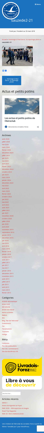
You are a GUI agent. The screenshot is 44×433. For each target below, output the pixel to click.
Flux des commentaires (10, 349)
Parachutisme (7, 329)
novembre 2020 (7, 216)
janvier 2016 (6, 271)
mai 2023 (5, 186)
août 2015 (5, 279)
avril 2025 (5, 164)
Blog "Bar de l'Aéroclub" (10, 321)
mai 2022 (5, 202)
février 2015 (6, 293)
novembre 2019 (7, 229)
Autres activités (7, 312)
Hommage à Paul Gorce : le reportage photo (24, 39)
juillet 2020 (6, 221)
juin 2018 (5, 240)
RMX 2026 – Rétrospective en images (15, 408)
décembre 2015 (7, 273)
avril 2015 (5, 287)
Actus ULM (6, 304)
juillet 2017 (6, 262)
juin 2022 (5, 199)
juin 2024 (5, 175)
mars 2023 (6, 191)
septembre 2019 (8, 232)
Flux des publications (9, 346)
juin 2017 (5, 265)
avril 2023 (5, 188)
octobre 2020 (7, 219)
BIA (3, 318)
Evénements (6, 323)
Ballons (4, 315)
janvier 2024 (6, 180)
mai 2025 (5, 161)
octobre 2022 (7, 197)
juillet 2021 (6, 210)
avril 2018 (5, 246)
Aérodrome (6, 307)
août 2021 (5, 208)
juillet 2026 (6, 142)
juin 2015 (5, 284)
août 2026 (5, 139)
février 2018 (6, 251)
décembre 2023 (7, 183)
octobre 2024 (7, 172)
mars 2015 (6, 290)
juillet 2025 (6, 155)
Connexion (5, 343)
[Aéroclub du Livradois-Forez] (10, 19)
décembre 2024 (7, 169)
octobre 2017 (7, 257)
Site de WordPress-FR (10, 351)
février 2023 (6, 194)
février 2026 (6, 150)
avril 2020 (5, 227)
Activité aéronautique (9, 301)
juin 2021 (5, 213)
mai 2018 (5, 243)
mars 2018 (6, 249)
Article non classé (8, 310)
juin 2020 (5, 224)
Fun (3, 326)
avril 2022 (5, 205)
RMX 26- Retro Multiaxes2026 (13, 414)
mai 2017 (5, 268)
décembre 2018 (7, 238)
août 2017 (5, 260)
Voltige (4, 334)
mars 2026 (6, 147)
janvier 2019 (6, 235)
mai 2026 (5, 144)
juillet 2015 (6, 282)
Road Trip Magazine (9, 411)
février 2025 (6, 166)
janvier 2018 (6, 254)
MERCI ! (4, 403)
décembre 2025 (7, 153)
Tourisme (5, 332)
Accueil (4, 39)
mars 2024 (6, 177)
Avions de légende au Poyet (12, 405)
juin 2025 (5, 158)
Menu (38, 4)
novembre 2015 (7, 276)
